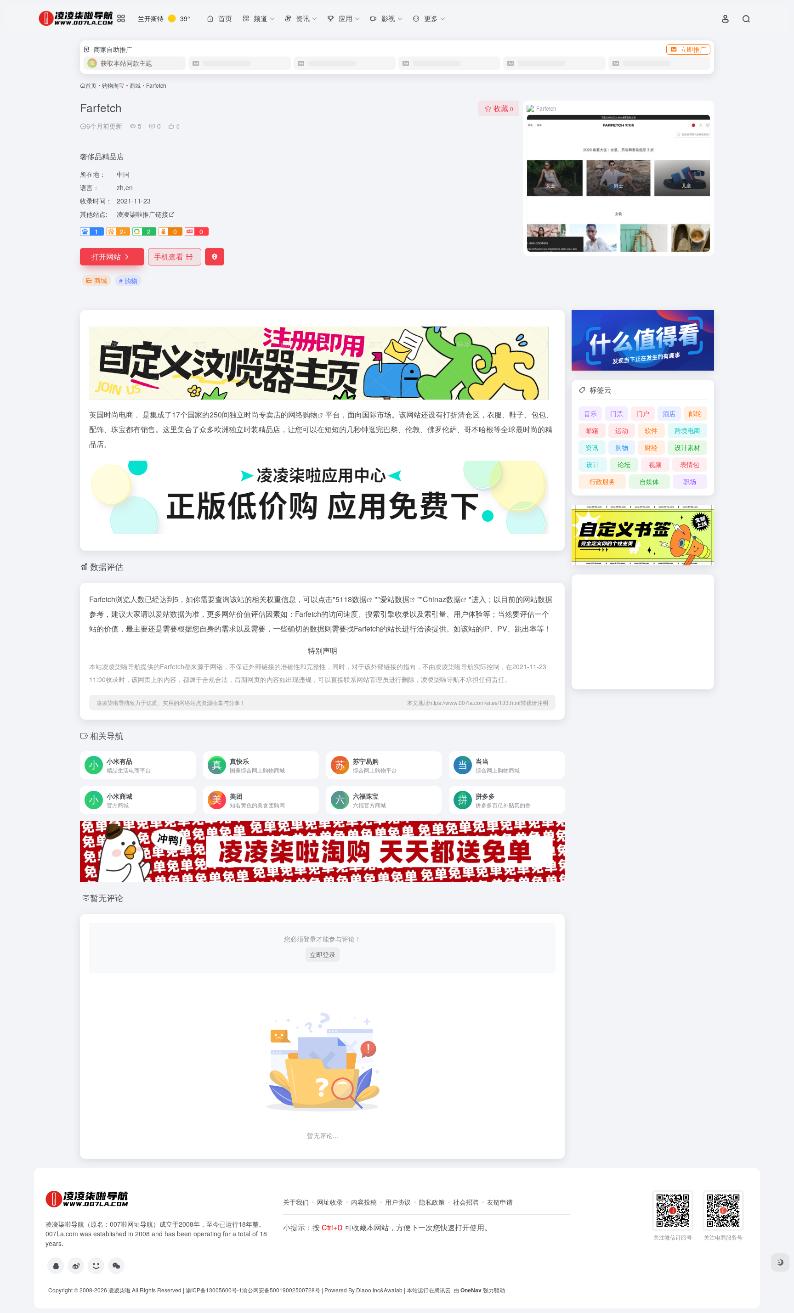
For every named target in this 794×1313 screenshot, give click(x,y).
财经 (651, 447)
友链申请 (500, 1201)
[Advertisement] (643, 632)
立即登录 (322, 954)
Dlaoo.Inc (368, 1290)
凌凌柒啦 (119, 1290)
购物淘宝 (113, 85)
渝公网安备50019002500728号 (281, 1290)
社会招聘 (466, 1201)
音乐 (590, 413)
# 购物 (128, 280)
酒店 (669, 413)
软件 (651, 430)
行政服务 (602, 481)
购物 (310, 414)
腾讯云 (442, 1290)
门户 (642, 413)
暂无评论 (106, 897)
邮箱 (591, 430)
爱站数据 (394, 599)
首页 (90, 85)
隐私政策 (432, 1201)
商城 (135, 85)
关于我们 (296, 1201)
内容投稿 (364, 1201)
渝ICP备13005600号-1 (214, 1290)
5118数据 (351, 599)
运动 (621, 430)
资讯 (591, 447)
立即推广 (693, 49)
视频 (655, 464)
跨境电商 (687, 430)
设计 (592, 464)
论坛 (624, 464)
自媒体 (649, 481)
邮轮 (695, 413)
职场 (689, 481)
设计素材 (687, 447)
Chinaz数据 (442, 599)
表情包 (689, 464)
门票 (616, 413)
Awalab (393, 1290)
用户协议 (398, 1201)
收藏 (503, 108)
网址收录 (330, 1201)
